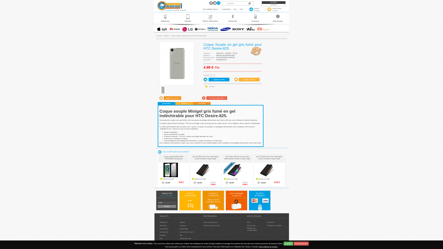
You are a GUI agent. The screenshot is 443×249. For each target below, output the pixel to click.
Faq (161, 238)
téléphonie (163, 222)
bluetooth (163, 225)
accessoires (164, 229)
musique (183, 225)
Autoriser (288, 244)
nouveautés (164, 232)
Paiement (270, 222)
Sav (181, 235)
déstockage (184, 229)
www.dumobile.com (210, 222)
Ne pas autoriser (301, 244)
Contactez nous (185, 238)
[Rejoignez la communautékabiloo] (211, 3)
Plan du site (251, 225)
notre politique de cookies (268, 247)
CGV (248, 222)
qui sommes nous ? (187, 232)
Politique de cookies (274, 225)
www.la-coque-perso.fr (211, 225)
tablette (182, 222)
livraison (163, 235)
